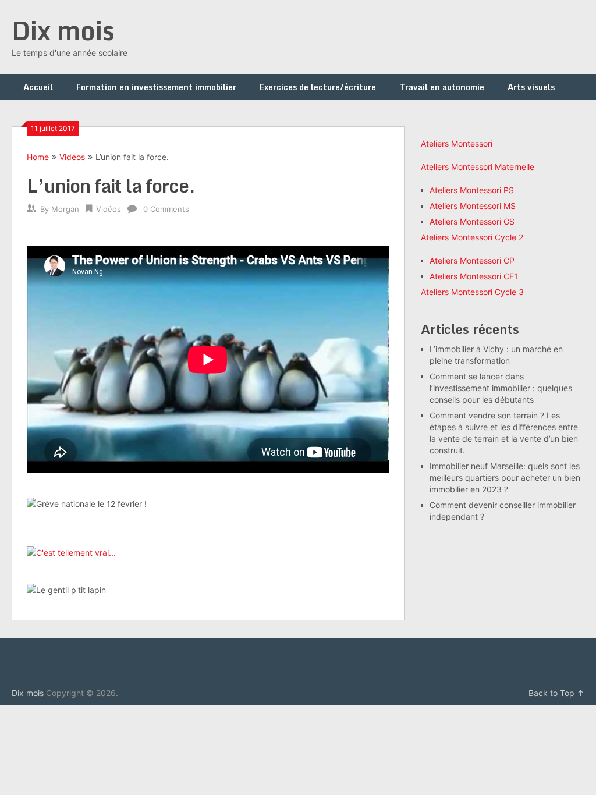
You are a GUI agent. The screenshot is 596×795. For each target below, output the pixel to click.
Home (38, 157)
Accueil (38, 87)
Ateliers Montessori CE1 (474, 276)
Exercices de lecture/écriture (318, 87)
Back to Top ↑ (556, 693)
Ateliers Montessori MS (473, 206)
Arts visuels (531, 87)
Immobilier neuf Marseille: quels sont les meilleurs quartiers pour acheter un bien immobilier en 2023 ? (505, 477)
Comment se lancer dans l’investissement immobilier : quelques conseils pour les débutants (501, 387)
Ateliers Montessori (456, 143)
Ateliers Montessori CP (472, 260)
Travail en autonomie (441, 87)
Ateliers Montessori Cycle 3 (472, 292)
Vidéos (72, 157)
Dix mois (63, 30)
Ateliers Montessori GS (472, 221)
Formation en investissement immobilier (156, 87)
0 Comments (166, 209)
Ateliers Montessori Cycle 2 (472, 237)
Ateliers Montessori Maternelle (477, 167)
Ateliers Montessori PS (472, 190)
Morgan (65, 209)
